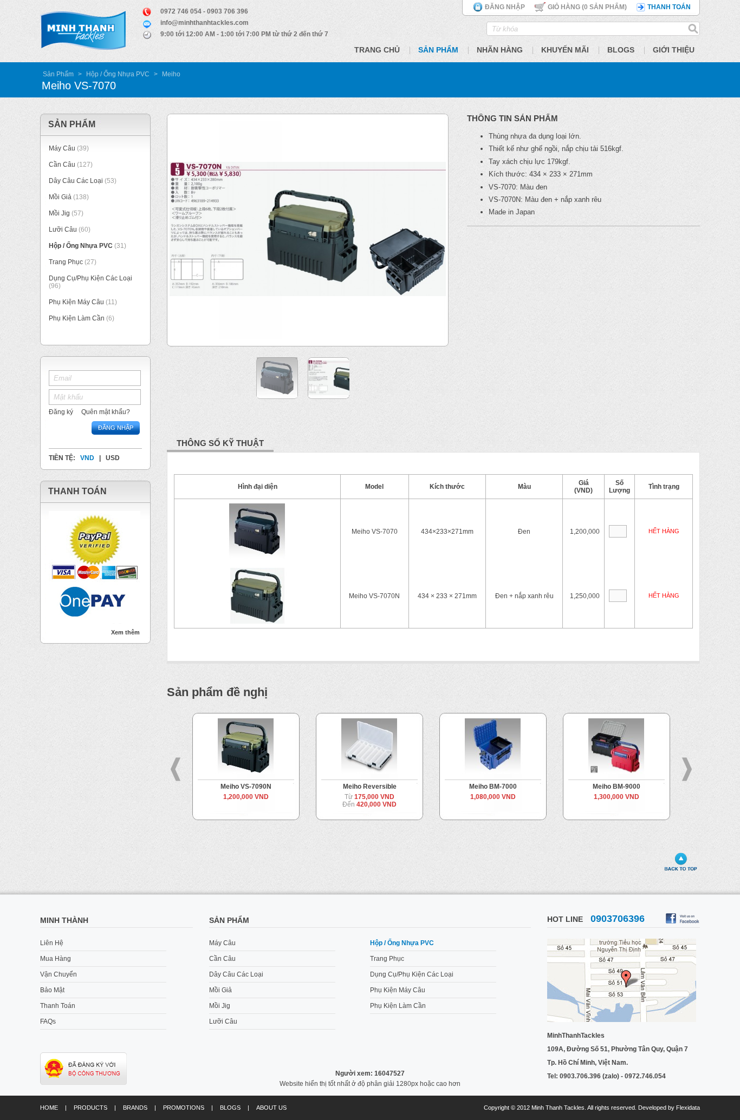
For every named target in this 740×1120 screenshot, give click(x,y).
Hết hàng (663, 531)
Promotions (183, 1107)
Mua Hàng (55, 958)
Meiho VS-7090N (245, 786)
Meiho (171, 74)
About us (271, 1107)
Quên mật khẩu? (105, 412)
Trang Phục (67, 262)
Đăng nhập (505, 7)
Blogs (620, 49)
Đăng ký (61, 412)
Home (49, 1107)
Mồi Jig (59, 213)
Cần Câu (62, 164)
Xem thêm (125, 632)
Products (90, 1107)
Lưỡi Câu (63, 229)
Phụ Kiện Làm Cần (77, 318)
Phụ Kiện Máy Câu (76, 302)
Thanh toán (669, 7)
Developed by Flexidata (669, 1107)
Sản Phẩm (438, 49)
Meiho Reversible (370, 786)
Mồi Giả (60, 197)
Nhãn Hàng (500, 49)
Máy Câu (62, 148)
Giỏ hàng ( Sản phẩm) (587, 7)
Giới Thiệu (673, 49)
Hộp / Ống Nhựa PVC (118, 74)
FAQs (48, 1021)
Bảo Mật (52, 990)
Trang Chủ (377, 49)
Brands (135, 1107)
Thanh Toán (57, 1006)
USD (113, 458)
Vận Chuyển (58, 974)
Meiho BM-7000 (493, 786)
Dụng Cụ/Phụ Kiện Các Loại (90, 278)
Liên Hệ (51, 943)
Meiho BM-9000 (616, 786)
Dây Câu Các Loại (76, 181)
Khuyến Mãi (565, 49)
